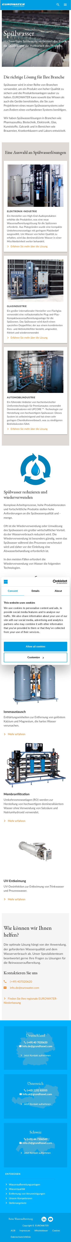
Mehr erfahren (16, 734)
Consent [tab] (13, 590)
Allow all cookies (35, 646)
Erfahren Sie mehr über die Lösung (29, 246)
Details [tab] (36, 590)
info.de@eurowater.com (24, 988)
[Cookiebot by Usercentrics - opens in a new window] (52, 582)
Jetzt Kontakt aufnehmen (37, 1055)
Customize (33, 657)
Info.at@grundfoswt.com (37, 1094)
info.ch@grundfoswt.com (37, 1143)
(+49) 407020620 (21, 981)
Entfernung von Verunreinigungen (27, 1194)
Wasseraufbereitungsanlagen (24, 1184)
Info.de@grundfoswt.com (37, 1046)
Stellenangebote (17, 1203)
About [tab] (58, 590)
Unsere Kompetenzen (20, 1198)
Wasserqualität (17, 1189)
